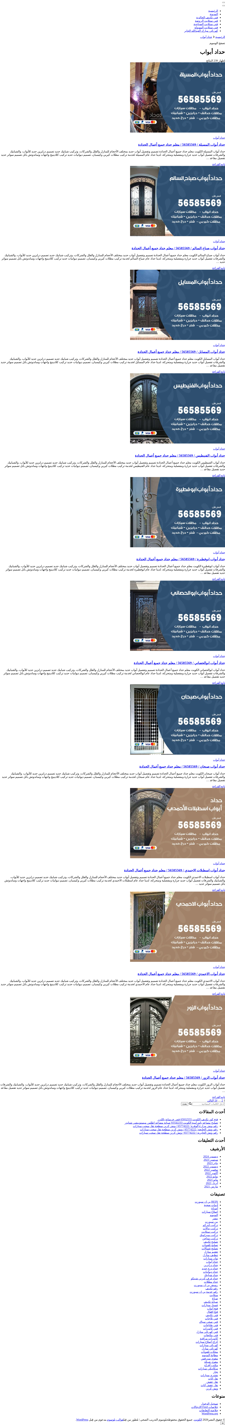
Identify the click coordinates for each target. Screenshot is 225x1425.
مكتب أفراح (211, 1365)
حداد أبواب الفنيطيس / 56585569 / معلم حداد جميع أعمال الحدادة (180, 455)
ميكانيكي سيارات (208, 1368)
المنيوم (214, 1215)
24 (215, 1100)
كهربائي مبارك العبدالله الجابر (201, 30)
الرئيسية (213, 10)
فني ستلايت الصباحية (206, 24)
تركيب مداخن (210, 1238)
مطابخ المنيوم (210, 1355)
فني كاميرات (210, 1328)
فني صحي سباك (208, 1321)
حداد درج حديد (210, 1268)
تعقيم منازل (211, 1251)
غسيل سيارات (210, 1305)
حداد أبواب (219, 137)
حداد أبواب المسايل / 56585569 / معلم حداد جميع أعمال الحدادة (181, 352)
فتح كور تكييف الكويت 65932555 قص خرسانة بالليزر (188, 1119)
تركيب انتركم (210, 1225)
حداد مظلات (211, 1281)
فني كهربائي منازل (207, 1331)
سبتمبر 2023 (211, 1159)
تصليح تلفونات (210, 1245)
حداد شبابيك (211, 1275)
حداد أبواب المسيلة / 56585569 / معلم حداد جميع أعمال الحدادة (181, 144)
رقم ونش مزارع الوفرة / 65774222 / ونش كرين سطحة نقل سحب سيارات (175, 1126)
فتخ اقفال (212, 1311)
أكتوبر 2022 (211, 1173)
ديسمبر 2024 (210, 1156)
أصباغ (214, 1208)
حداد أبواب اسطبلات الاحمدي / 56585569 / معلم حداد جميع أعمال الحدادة (174, 870)
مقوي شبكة (211, 1361)
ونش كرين (212, 1388)
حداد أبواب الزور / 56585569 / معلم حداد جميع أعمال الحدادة (183, 1077)
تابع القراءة (218, 164)
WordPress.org (210, 1413)
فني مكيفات (211, 1335)
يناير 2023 (212, 1163)
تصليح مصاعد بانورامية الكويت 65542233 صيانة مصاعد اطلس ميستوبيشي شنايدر (171, 1122)
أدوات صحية (211, 1205)
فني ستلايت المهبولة (206, 27)
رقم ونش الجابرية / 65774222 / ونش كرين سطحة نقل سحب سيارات (178, 1132)
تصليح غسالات (210, 1248)
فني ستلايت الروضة (206, 20)
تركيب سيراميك (209, 1235)
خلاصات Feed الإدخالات (204, 1407)
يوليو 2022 (212, 1176)
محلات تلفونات (209, 1351)
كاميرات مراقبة (209, 1338)
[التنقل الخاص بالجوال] (223, 2)
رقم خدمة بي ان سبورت (204, 1291)
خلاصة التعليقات (208, 1410)
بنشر (215, 1218)
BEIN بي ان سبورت (206, 1201)
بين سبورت (211, 1221)
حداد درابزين (211, 1265)
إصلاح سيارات (210, 1211)
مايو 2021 (212, 1179)
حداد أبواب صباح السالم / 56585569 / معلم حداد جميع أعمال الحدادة (178, 248)
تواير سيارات (210, 1258)
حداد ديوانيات (210, 1271)
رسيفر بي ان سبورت (206, 1285)
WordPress (82, 1419)
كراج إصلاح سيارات (207, 1341)
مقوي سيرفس (209, 1358)
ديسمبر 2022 (210, 1166)
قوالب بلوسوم (115, 1419)
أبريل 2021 (212, 1183)
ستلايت (214, 1295)
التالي (210, 1100)
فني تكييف (212, 1315)
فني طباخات (210, 1325)
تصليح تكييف (211, 1241)
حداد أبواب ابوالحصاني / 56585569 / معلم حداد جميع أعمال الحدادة (179, 663)
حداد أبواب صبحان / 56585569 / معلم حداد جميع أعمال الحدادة (182, 766)
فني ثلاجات (211, 1318)
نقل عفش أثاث (209, 1385)
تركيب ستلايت (209, 1231)
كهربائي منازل (210, 1348)
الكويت (198, 1419)
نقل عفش (212, 1381)
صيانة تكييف (211, 1301)
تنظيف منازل (210, 1255)
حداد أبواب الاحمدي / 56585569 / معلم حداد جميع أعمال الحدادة (181, 974)
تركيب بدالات (210, 1228)
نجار (215, 1371)
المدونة (214, 14)
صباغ (215, 1298)
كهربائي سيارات (209, 1345)
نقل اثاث (213, 1378)
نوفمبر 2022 (211, 1169)
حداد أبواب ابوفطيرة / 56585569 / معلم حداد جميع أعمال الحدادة (180, 559)
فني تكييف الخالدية (207, 17)
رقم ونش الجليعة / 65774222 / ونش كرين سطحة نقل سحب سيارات (179, 1129)
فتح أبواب (212, 1308)
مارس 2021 (211, 1186)
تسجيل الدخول (209, 1403)
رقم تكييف (211, 1288)
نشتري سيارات (209, 1375)
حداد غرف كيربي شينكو (204, 1278)
